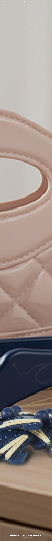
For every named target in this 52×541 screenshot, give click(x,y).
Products (16, 4)
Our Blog (34, 4)
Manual (22, 4)
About (28, 4)
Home (11, 4)
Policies (40, 4)
